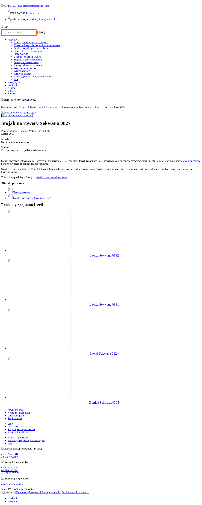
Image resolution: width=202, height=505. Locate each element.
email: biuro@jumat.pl (12, 484)
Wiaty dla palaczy (23, 73)
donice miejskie (162, 169)
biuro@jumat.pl (47, 19)
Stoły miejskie (21, 54)
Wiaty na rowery (22, 71)
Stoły (10, 423)
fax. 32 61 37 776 (10, 473)
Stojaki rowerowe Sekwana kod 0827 (32, 198)
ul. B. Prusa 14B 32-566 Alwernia (9, 455)
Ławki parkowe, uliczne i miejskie (31, 42)
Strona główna (8, 107)
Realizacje (13, 85)
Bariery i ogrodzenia (18, 437)
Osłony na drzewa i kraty (26, 62)
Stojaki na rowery (191, 161)
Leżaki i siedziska (16, 426)
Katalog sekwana (21, 192)
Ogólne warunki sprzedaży (75, 492)
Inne (16, 79)
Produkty (12, 39)
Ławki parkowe (15, 410)
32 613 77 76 (32, 13)
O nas (10, 90)
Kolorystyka (14, 82)
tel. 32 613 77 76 (9, 467)
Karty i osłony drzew (18, 432)
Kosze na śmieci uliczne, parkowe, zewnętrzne (37, 45)
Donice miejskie (16, 415)
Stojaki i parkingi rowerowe (28, 59)
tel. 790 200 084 (9, 470)
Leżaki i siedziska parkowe (27, 56)
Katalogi (12, 88)
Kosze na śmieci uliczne (20, 412)
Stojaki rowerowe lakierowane (76, 107)
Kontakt (12, 93)
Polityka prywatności (50, 492)
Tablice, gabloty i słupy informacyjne (32, 76)
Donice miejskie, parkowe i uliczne (31, 48)
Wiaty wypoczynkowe (25, 68)
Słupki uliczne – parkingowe (28, 51)
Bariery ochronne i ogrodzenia (29, 65)
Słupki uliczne (15, 418)
